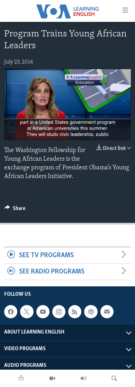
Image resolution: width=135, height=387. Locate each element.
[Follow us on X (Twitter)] (26, 311)
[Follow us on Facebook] (10, 311)
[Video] (52, 378)
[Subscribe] (107, 311)
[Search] (114, 378)
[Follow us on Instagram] (58, 311)
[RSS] (74, 311)
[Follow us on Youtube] (43, 311)
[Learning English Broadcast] (83, 378)
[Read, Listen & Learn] (21, 378)
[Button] (14, 210)
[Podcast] (90, 311)
